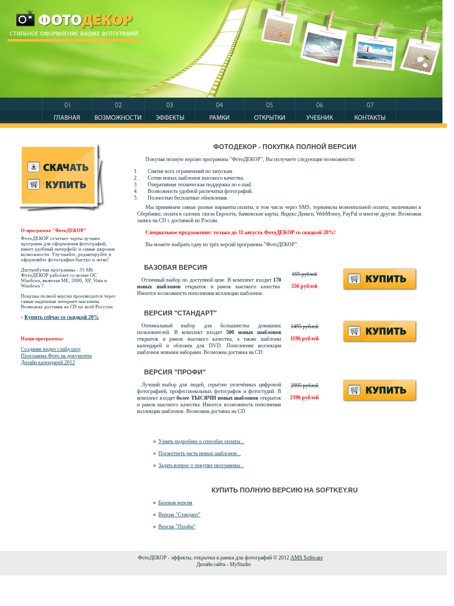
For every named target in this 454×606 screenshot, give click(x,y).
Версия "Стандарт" (179, 515)
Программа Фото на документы (56, 356)
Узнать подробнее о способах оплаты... (201, 441)
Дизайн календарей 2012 (48, 362)
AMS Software (306, 558)
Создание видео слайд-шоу (51, 349)
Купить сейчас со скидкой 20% (61, 317)
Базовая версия (175, 503)
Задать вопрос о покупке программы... (201, 465)
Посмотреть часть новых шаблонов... (199, 453)
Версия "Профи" (177, 526)
